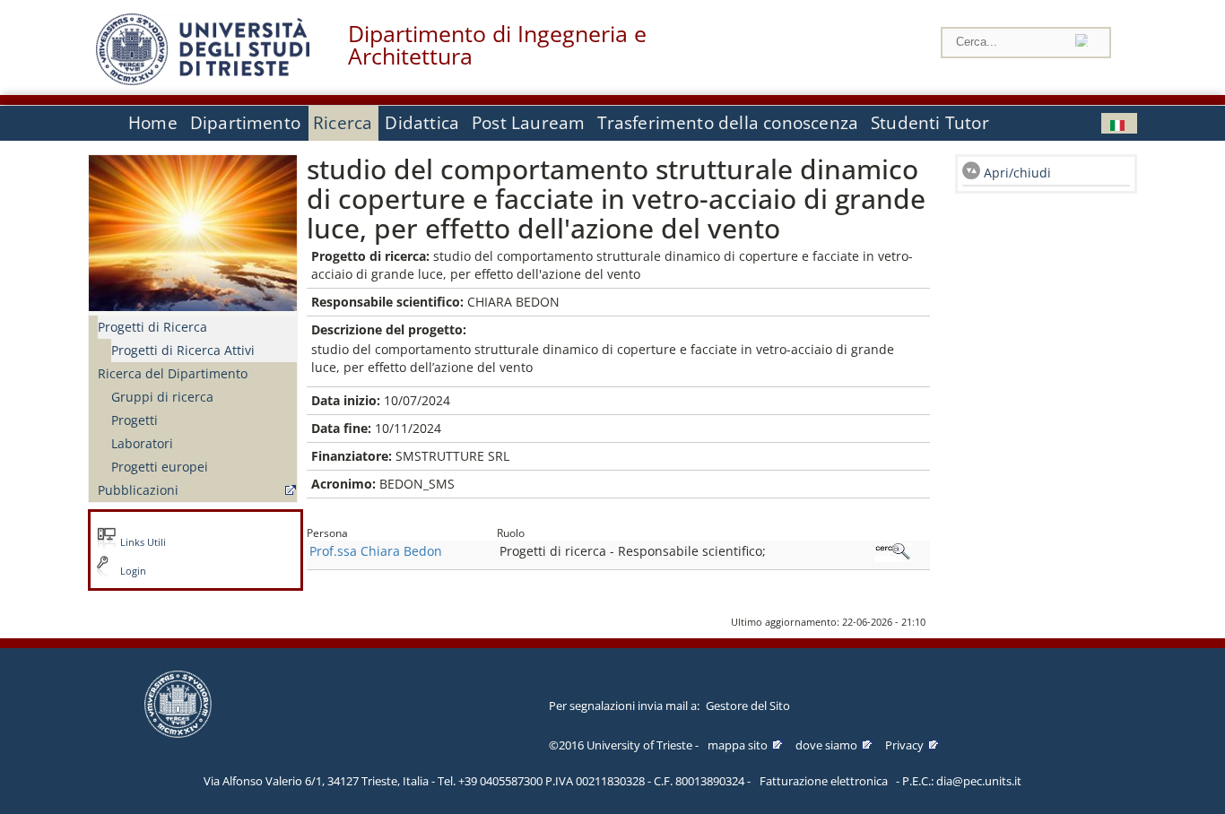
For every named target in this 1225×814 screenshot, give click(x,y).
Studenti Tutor (930, 122)
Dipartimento (245, 122)
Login (133, 571)
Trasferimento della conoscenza (727, 122)
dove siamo (826, 745)
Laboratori (142, 443)
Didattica (422, 122)
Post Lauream (528, 122)
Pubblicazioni (138, 489)
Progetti (134, 420)
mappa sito (738, 745)
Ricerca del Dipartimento (173, 373)
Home (153, 122)
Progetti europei (159, 466)
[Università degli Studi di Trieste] (202, 80)
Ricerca (342, 122)
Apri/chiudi (1017, 172)
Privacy (904, 745)
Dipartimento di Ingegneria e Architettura (497, 44)
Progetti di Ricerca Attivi (183, 350)
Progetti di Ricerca (152, 326)
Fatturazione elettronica (824, 781)
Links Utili (143, 542)
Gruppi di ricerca (162, 396)
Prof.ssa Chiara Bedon (375, 550)
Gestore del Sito (748, 705)
